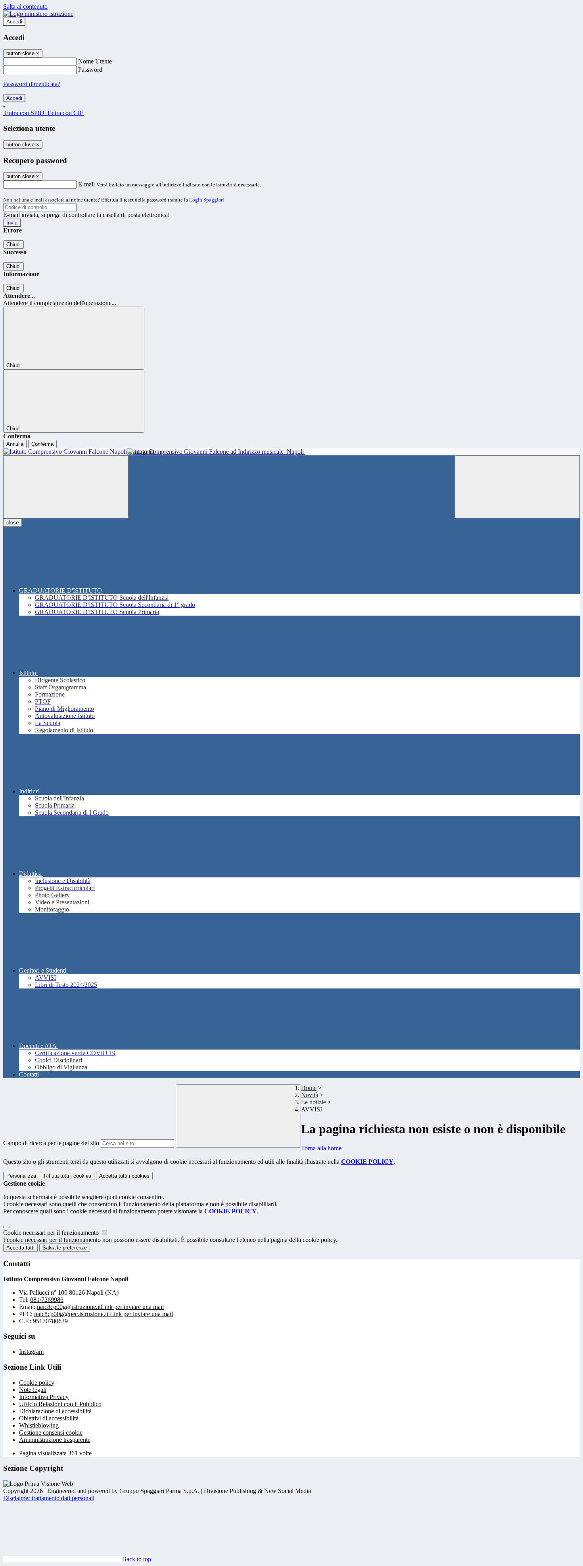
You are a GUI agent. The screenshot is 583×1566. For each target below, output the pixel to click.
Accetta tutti (124, 1176)
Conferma (42, 444)
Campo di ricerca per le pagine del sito (51, 1143)
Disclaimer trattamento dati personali (48, 1498)
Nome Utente (95, 61)
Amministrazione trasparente (54, 1439)
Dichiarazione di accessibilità (55, 1411)
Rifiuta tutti (67, 1176)
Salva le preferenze (64, 1248)
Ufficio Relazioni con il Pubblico (60, 1404)
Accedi (14, 22)
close (12, 523)
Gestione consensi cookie (50, 1432)
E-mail (86, 184)
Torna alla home (321, 1148)
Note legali (32, 1389)
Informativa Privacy (44, 1396)
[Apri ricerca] (517, 486)
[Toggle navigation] (65, 486)
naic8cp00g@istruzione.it (100, 1306)
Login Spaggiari (206, 200)
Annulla (14, 444)
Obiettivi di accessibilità (49, 1418)
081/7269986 (46, 1299)
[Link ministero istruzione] (38, 13)
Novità (309, 1095)
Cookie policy (36, 1382)
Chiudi (13, 245)
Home (308, 1087)
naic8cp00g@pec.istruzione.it (103, 1314)
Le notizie (313, 1102)
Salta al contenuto (25, 6)
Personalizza (21, 1176)
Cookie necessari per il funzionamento (51, 1232)
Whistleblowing (39, 1425)
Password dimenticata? (31, 84)
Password (90, 69)
